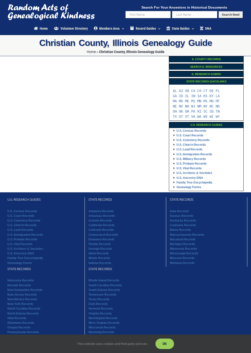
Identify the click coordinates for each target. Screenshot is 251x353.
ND (218, 106)
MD (181, 101)
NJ (193, 106)
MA (175, 101)
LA (218, 96)
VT (187, 116)
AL (175, 91)
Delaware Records (101, 239)
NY (205, 106)
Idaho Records (98, 253)
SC (205, 111)
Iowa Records (179, 211)
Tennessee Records (102, 294)
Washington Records (103, 318)
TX (175, 116)
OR (187, 111)
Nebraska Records (20, 280)
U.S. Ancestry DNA (189, 178)
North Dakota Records (23, 313)
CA (193, 91)
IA (199, 96)
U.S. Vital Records (189, 168)
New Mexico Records (22, 299)
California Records (101, 225)
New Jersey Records (22, 294)
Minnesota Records (183, 248)
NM (199, 106)
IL (187, 96)
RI (199, 111)
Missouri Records (182, 258)
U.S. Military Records (191, 159)
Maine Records (180, 230)
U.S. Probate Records (191, 163)
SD (211, 111)
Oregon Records (18, 327)
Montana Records (182, 263)
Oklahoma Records (20, 323)
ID (181, 96)
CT (205, 91)
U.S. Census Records (191, 130)
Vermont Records (100, 308)
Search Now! (231, 14)
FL (218, 91)
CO (199, 91)
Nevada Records (19, 285)
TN (218, 111)
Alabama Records (101, 211)
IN (193, 96)
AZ (181, 91)
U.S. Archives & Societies (194, 173)
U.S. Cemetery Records (193, 140)
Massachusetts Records (187, 234)
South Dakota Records (104, 290)
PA (193, 111)
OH (175, 111)
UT (181, 116)
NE (175, 106)
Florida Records (99, 244)
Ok (165, 343)
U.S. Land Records (189, 149)
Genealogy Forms (188, 187)
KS (205, 96)
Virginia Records (100, 313)
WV (205, 116)
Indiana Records (99, 263)
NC (211, 106)
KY (211, 96)
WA (199, 116)
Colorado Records (101, 230)
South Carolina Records (105, 285)
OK (181, 111)
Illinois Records (99, 258)
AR (187, 91)
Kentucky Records (183, 220)
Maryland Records (183, 239)
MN (199, 101)
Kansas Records (181, 216)
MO (211, 101)
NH (187, 106)
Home (91, 52)
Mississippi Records (184, 253)
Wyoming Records (101, 332)
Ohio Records (16, 318)
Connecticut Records (103, 234)
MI (193, 101)
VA (193, 116)
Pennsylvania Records (23, 332)
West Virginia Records (104, 323)
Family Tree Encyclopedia (194, 182)
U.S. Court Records (189, 135)
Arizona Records (100, 220)
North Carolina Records (23, 308)
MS (205, 101)
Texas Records (99, 299)
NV (181, 106)
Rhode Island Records (103, 280)
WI (211, 116)
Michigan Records (182, 244)
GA (175, 96)
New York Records (20, 304)
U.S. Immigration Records (194, 154)
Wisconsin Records (102, 327)
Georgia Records (100, 248)
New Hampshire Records (24, 290)
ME (187, 101)
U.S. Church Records (191, 144)
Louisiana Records (183, 225)
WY (218, 116)
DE (211, 91)
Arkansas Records (101, 216)
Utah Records (98, 304)
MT (218, 101)
